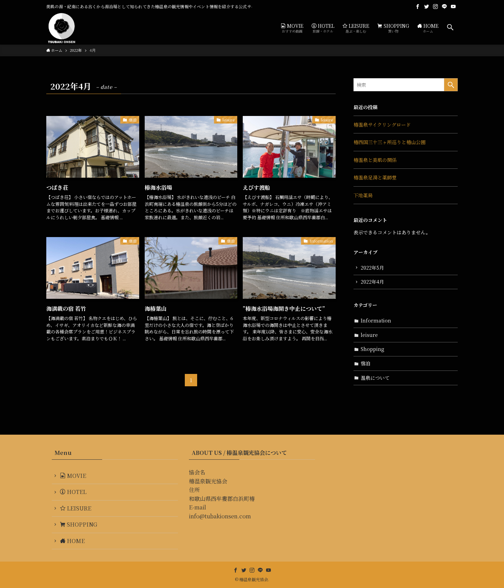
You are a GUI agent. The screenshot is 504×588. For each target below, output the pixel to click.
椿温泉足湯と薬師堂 (375, 177)
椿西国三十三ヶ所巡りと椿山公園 (389, 142)
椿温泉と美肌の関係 (375, 159)
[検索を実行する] (451, 84)
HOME (75, 541)
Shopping (372, 348)
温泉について (375, 377)
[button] (450, 27)
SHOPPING (81, 524)
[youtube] (453, 6)
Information (376, 320)
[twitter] (426, 6)
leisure (369, 334)
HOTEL (75, 492)
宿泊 (365, 363)
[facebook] (417, 6)
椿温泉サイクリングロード (382, 124)
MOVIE (75, 476)
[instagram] (435, 6)
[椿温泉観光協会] (61, 27)
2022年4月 (372, 281)
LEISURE (78, 508)
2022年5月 (372, 267)
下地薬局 (363, 195)
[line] (444, 6)
